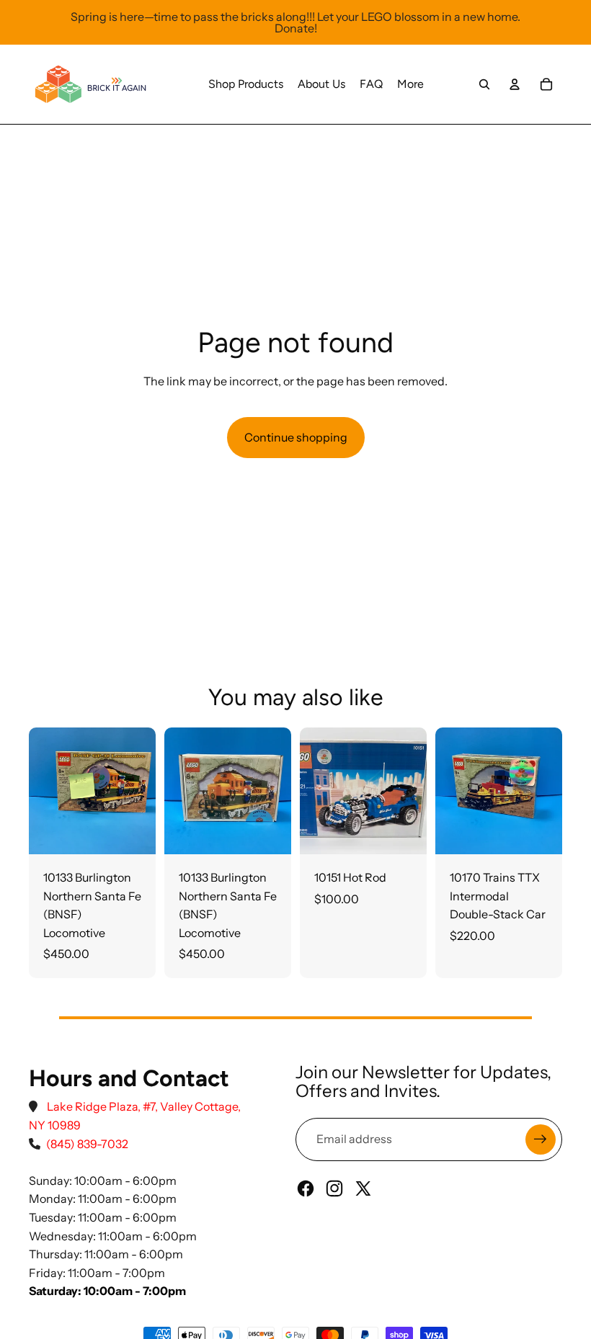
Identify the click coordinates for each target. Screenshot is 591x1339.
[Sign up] (540, 1139)
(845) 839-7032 (87, 1144)
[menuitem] (245, 84)
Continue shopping (295, 437)
